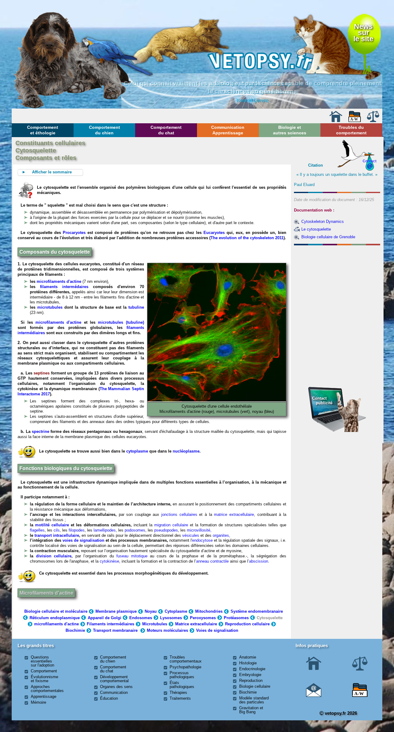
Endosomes (140, 617)
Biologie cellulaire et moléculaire (55, 611)
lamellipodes (105, 530)
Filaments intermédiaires (110, 624)
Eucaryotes (214, 232)
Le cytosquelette (316, 229)
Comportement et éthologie (42, 130)
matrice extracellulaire (234, 514)
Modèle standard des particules (254, 700)
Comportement (44, 671)
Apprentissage (43, 696)
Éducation (109, 698)
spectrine (40, 431)
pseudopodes (166, 530)
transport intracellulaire (56, 535)
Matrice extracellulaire (196, 624)
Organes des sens (116, 686)
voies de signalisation (83, 540)
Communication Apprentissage (227, 130)
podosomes (135, 530)
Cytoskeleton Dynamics (322, 221)
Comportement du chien (104, 130)
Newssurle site (363, 32)
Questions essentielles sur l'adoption (42, 661)
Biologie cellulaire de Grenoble (328, 237)
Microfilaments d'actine (46, 592)
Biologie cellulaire (254, 686)
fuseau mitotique (131, 556)
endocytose (202, 540)
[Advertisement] (337, 281)
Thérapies (178, 692)
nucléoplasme (186, 451)
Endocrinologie (252, 669)
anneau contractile (213, 561)
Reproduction (251, 680)
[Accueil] (335, 120)
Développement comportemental (114, 679)
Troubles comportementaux (186, 659)
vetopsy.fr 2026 (340, 713)
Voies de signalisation (217, 630)
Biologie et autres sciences (289, 130)
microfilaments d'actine (59, 281)
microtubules (49, 307)
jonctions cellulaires (179, 514)
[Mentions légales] (373, 120)
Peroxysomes (203, 617)
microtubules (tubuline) (121, 322)
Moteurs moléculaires (167, 630)
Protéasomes (236, 617)
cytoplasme (137, 451)
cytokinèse (109, 561)
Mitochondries (209, 611)
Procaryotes (74, 232)
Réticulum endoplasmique (55, 617)
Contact (369, 161)
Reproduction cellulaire (247, 624)
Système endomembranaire (257, 611)
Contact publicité (322, 400)
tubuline (136, 307)
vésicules (190, 535)
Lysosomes (171, 617)
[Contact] (313, 695)
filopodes (77, 530)
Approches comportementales (47, 688)
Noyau (151, 611)
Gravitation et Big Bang (251, 710)
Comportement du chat (166, 130)
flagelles (37, 530)
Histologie (248, 663)
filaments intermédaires (64, 286)
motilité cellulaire (52, 525)
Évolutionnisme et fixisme (44, 679)
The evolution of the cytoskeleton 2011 (247, 237)
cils (57, 530)
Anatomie (247, 657)
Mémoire (38, 702)
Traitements (180, 698)
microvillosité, (199, 530)
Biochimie (75, 630)
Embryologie (250, 674)
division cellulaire (53, 556)
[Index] (354, 120)
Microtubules (154, 624)
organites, (221, 535)
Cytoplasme (176, 611)
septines (42, 373)
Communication (114, 692)
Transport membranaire (115, 630)
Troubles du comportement (351, 130)
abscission (258, 561)
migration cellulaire (171, 525)
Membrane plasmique (116, 611)
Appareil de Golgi (104, 617)
